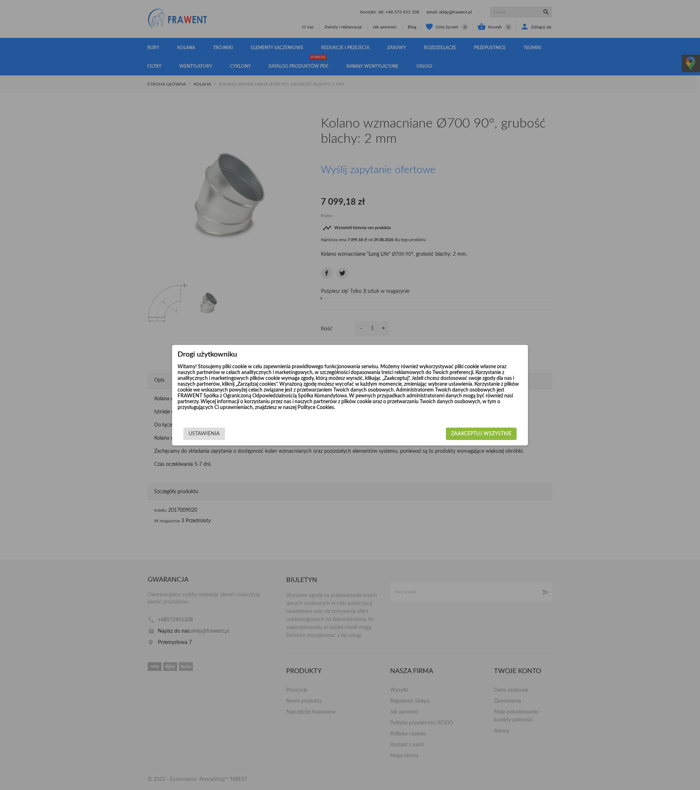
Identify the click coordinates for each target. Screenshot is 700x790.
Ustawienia (204, 433)
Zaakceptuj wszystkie (481, 433)
